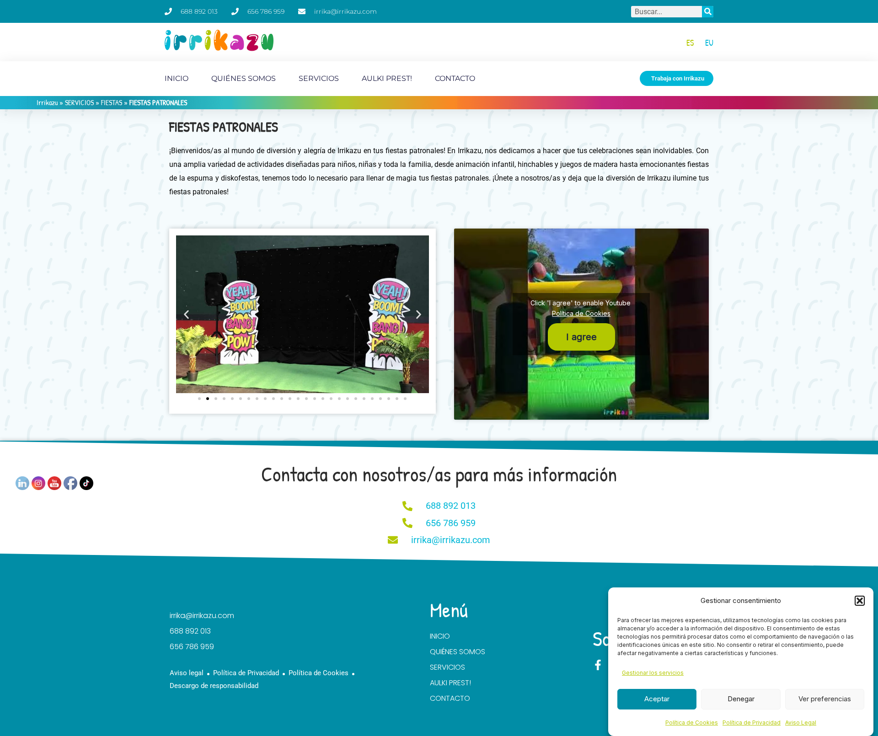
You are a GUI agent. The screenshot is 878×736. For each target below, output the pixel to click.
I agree (581, 336)
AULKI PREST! (387, 78)
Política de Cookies (691, 722)
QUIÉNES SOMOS (243, 78)
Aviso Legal (800, 722)
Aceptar (656, 698)
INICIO (176, 78)
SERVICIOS (319, 78)
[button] (859, 600)
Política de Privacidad (752, 722)
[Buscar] (707, 11)
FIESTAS (111, 102)
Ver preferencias (824, 698)
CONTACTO (455, 78)
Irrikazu (47, 102)
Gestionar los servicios (653, 672)
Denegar (741, 698)
